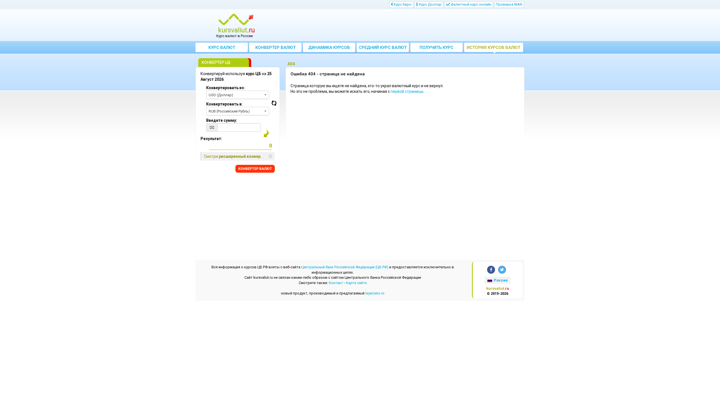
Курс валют (221, 47)
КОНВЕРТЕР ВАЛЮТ (255, 169)
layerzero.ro (374, 293)
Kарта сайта (356, 283)
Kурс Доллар (430, 4)
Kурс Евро (402, 4)
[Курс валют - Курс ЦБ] (236, 23)
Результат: (211, 138)
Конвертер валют (275, 47)
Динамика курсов (329, 47)
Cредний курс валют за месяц (383, 48)
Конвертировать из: (225, 88)
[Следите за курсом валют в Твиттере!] (502, 270)
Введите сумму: (221, 120)
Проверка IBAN (509, 4)
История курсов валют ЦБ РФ (493, 48)
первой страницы (407, 91)
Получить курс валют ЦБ (436, 48)
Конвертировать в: (224, 104)
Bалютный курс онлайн (470, 4)
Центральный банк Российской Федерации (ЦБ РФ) (344, 267)
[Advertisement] (401, 25)
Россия (500, 280)
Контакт (336, 283)
